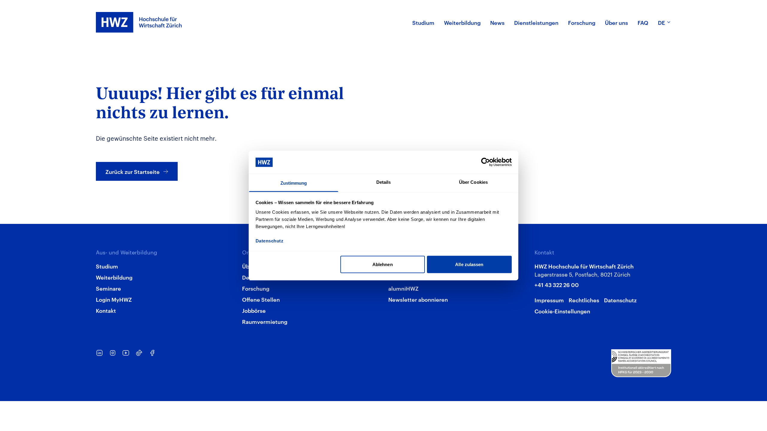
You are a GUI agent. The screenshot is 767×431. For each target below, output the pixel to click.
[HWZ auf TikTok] (139, 352)
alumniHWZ (403, 288)
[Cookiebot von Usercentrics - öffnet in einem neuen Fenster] (485, 162)
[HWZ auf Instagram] (112, 352)
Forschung (255, 288)
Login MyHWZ (114, 299)
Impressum (549, 299)
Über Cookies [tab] (473, 181)
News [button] (497, 22)
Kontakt (106, 310)
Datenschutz (620, 299)
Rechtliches (584, 299)
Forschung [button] (581, 22)
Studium (107, 266)
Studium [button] (423, 22)
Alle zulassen (469, 264)
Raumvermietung (264, 321)
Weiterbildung (114, 277)
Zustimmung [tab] (293, 182)
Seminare (108, 288)
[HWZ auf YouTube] (125, 352)
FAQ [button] (643, 22)
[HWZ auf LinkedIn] (99, 352)
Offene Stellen (261, 299)
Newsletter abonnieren (418, 299)
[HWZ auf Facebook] (152, 352)
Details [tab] (383, 181)
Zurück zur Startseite (132, 171)
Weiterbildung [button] (462, 22)
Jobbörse (254, 310)
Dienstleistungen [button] (536, 22)
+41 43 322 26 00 (557, 284)
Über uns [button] (616, 22)
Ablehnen (382, 264)
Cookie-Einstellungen (562, 311)
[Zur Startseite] (139, 22)
